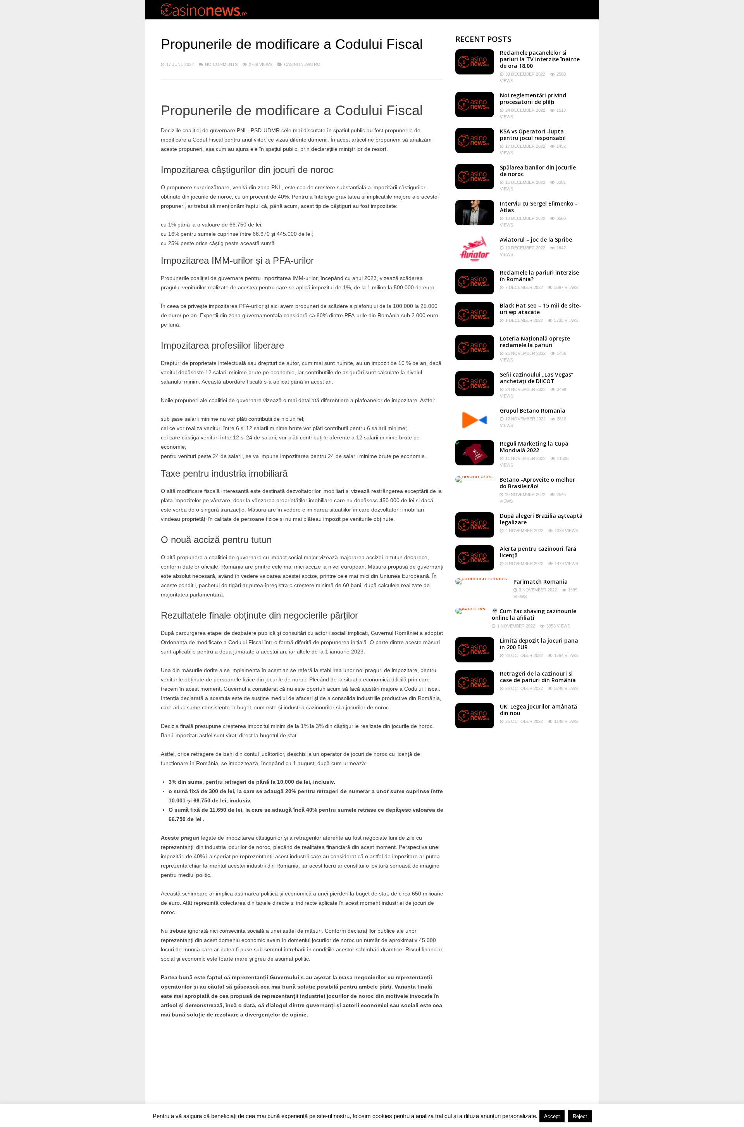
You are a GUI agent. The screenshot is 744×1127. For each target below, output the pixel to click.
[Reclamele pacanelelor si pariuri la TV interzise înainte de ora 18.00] (474, 72)
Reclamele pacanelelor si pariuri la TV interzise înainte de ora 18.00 (540, 59)
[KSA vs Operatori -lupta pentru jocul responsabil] (474, 151)
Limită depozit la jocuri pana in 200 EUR (539, 644)
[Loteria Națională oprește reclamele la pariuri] (474, 358)
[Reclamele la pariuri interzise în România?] (474, 292)
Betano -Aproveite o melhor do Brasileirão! (537, 483)
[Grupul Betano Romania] (474, 430)
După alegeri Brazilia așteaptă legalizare (541, 519)
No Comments (221, 64)
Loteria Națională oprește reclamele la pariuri (535, 342)
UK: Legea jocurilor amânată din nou (538, 710)
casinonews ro (302, 64)
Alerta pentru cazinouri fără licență (538, 552)
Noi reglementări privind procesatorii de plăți (533, 98)
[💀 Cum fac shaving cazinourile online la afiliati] (470, 608)
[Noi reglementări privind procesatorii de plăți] (474, 115)
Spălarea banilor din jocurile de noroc (538, 171)
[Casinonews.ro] (204, 14)
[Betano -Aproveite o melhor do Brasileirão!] (474, 476)
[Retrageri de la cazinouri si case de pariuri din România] (474, 693)
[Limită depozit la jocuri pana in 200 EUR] (474, 660)
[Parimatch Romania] (481, 578)
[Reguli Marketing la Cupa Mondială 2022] (474, 463)
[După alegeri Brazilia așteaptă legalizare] (474, 535)
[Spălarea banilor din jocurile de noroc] (474, 187)
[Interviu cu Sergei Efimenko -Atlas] (474, 223)
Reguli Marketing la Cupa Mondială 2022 (534, 447)
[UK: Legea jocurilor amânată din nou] (474, 726)
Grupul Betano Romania (532, 410)
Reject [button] (580, 1116)
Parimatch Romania (540, 581)
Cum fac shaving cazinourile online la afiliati (534, 614)
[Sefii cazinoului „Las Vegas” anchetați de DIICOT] (474, 394)
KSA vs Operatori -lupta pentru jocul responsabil (533, 135)
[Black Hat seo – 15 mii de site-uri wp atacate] (474, 325)
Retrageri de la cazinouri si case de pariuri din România (538, 677)
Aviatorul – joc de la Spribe (536, 239)
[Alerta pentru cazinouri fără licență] (474, 568)
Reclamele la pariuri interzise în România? (539, 276)
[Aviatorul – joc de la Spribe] (474, 259)
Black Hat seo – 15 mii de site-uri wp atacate (540, 309)
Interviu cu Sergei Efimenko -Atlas (538, 207)
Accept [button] (552, 1116)
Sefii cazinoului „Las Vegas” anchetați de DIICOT (537, 378)
